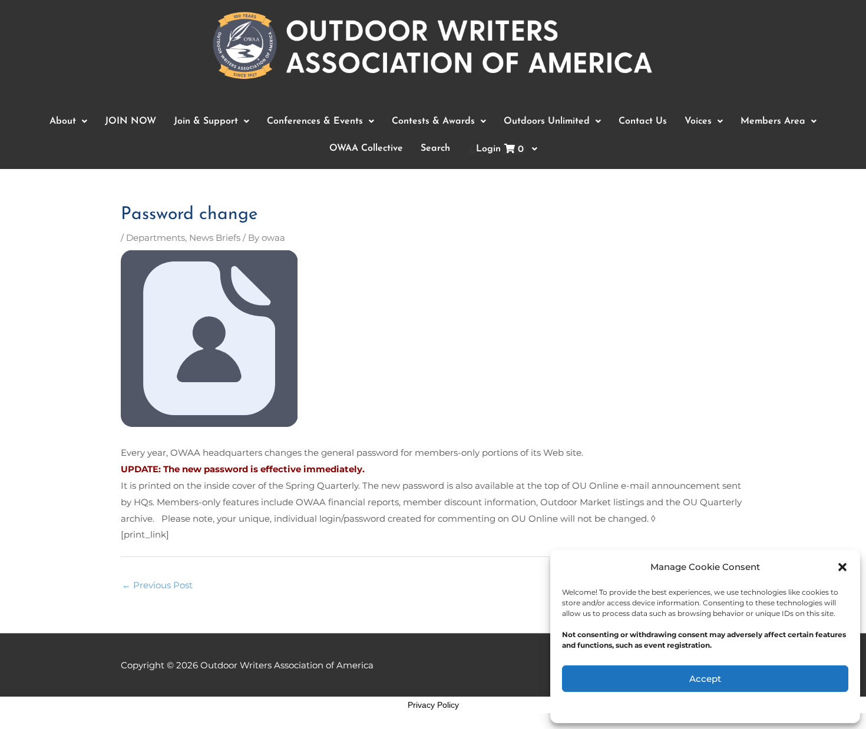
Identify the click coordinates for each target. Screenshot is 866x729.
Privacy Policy (433, 705)
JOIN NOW (130, 121)
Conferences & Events (315, 121)
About (62, 121)
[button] (842, 567)
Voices (698, 121)
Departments (155, 237)
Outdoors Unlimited (547, 121)
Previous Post (157, 585)
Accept (705, 678)
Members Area (773, 121)
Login (500, 149)
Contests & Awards (433, 121)
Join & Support (206, 121)
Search (435, 148)
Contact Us (643, 121)
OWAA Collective (366, 148)
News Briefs (214, 237)
